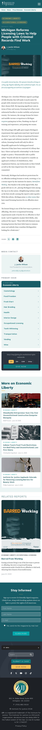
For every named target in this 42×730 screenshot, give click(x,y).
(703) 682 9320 (22, 705)
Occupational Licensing (14, 22)
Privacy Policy (21, 726)
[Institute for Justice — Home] (8, 3)
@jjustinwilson (25, 271)
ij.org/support (26, 88)
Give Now (21, 366)
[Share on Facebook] (13, 239)
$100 (23, 361)
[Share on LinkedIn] (17, 239)
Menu (7, 647)
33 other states (31, 197)
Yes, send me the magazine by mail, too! (22, 626)
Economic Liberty (30, 10)
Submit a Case (21, 661)
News (9, 10)
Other (30, 361)
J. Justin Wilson (13, 47)
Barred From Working (12, 558)
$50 (17, 361)
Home (3, 10)
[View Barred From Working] (21, 526)
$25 (11, 361)
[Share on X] (8, 239)
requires (4, 121)
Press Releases (18, 10)
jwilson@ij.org (11, 49)
